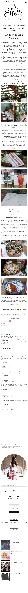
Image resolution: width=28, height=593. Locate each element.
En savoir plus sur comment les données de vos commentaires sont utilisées (14, 446)
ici (23, 238)
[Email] (11, 2)
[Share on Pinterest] (9, 334)
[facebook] (6, 2)
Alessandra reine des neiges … (7, 341)
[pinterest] (8, 2)
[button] (26, 2)
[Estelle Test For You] (14, 12)
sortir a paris (10, 337)
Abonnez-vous (14, 511)
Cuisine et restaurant (18, 25)
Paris (13, 336)
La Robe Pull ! (21, 340)
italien (10, 336)
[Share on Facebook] (6, 334)
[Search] (13, 2)
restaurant (3, 337)
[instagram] (4, 2)
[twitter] (1, 2)
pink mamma (18, 336)
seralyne (3, 352)
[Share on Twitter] (8, 334)
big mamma (5, 336)
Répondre (4, 362)
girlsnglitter (4, 380)
